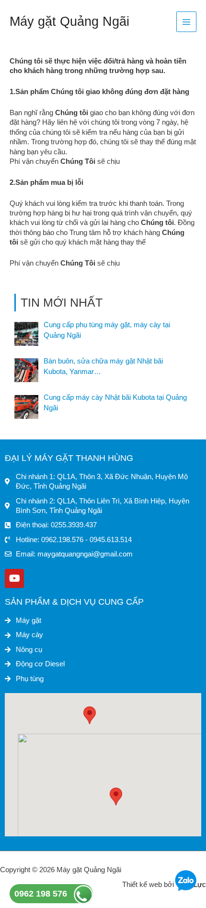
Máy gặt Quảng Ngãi (69, 21)
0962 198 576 (40, 893)
